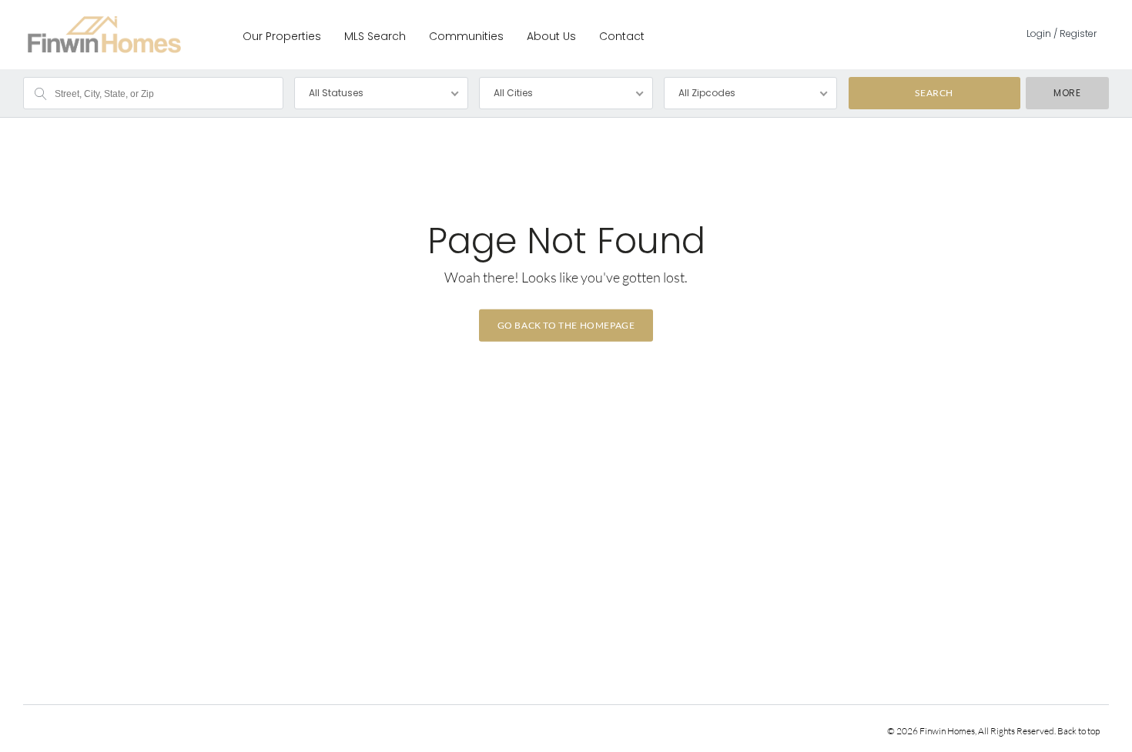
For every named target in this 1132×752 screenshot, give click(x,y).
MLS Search (375, 36)
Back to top (1078, 731)
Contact (622, 36)
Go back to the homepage (566, 325)
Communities (466, 36)
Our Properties (282, 36)
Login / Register (1062, 33)
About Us (551, 36)
